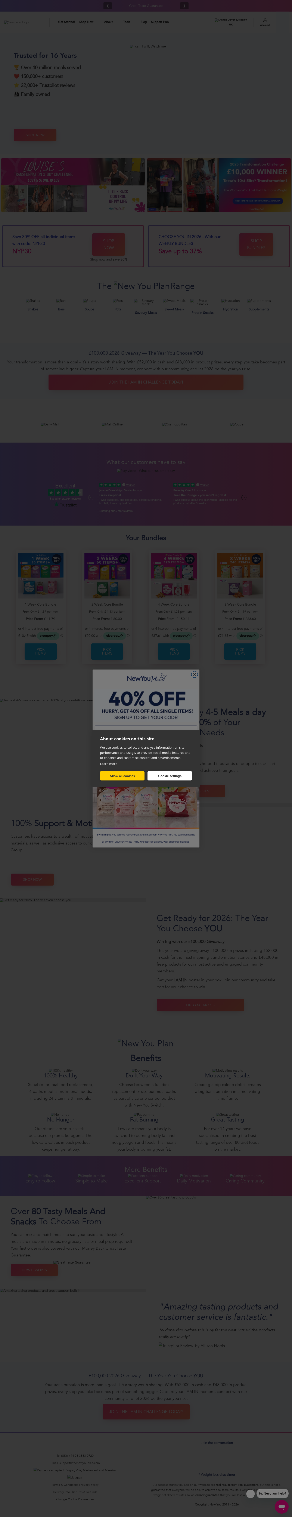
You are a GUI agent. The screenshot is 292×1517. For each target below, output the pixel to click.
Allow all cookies (122, 776)
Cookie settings (169, 776)
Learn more (108, 763)
